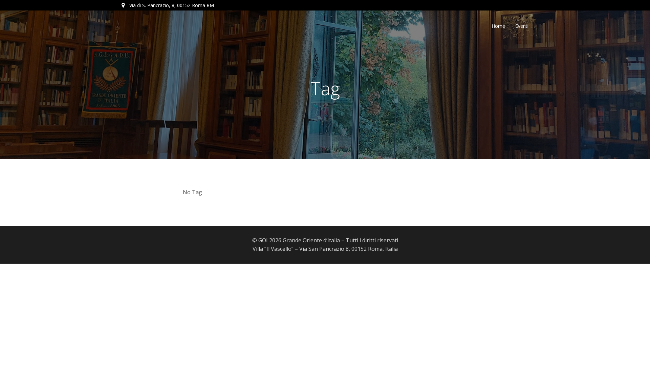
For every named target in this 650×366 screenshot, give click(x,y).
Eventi (521, 26)
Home (498, 26)
